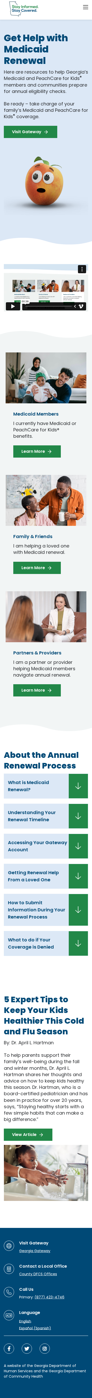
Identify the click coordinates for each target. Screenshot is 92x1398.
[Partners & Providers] (46, 649)
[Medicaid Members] (46, 410)
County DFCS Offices (38, 1274)
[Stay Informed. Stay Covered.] (22, 9)
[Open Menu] (85, 7)
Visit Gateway (26, 132)
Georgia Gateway (34, 1250)
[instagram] (45, 1349)
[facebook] (9, 1349)
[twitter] (27, 1349)
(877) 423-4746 (49, 1297)
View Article (24, 1134)
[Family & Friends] (46, 529)
